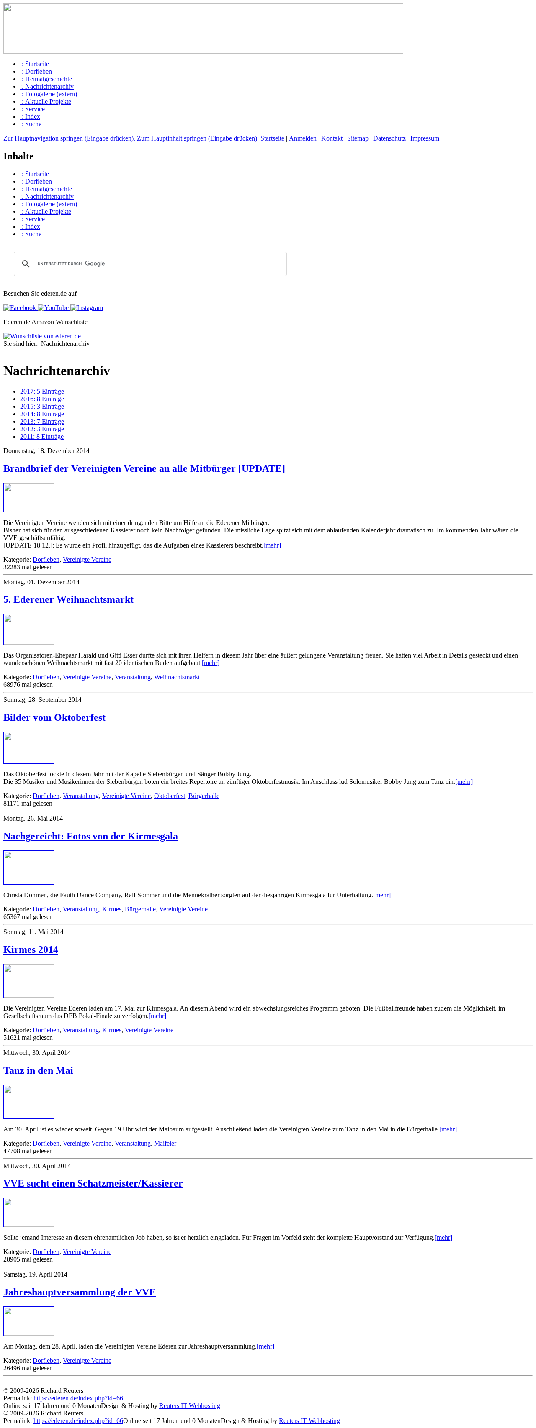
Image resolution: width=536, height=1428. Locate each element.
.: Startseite (34, 63)
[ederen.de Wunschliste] (42, 336)
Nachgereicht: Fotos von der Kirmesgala (90, 836)
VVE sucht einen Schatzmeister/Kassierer (93, 1183)
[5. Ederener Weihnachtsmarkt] (28, 642)
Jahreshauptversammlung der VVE (79, 1292)
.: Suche (30, 124)
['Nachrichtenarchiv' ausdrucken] (6, 352)
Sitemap (357, 138)
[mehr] (272, 545)
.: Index (30, 116)
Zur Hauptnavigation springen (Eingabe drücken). (69, 138)
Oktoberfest (169, 795)
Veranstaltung (133, 677)
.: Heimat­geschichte (46, 78)
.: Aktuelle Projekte (45, 101)
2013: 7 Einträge (42, 421)
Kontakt (332, 138)
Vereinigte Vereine (87, 559)
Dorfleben (46, 559)
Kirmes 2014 (30, 949)
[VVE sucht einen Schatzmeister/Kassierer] (28, 1224)
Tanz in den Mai (38, 1070)
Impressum (424, 138)
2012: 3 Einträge (42, 428)
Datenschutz (389, 138)
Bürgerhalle (203, 795)
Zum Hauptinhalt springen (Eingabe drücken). (198, 138)
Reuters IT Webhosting (189, 1405)
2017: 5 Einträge (42, 391)
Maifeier (165, 1143)
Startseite (272, 138)
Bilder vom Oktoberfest (54, 717)
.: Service (32, 109)
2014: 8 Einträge (42, 413)
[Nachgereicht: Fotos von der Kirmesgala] (28, 881)
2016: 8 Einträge (42, 398)
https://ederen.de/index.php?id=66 (78, 1398)
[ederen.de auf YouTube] (52, 307)
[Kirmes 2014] (28, 995)
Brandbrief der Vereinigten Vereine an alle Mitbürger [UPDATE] (144, 468)
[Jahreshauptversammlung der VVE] (28, 1333)
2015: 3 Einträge (42, 406)
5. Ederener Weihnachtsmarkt (68, 599)
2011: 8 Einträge (42, 436)
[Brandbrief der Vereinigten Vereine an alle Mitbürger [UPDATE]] (28, 509)
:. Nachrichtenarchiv (47, 86)
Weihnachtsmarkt (177, 677)
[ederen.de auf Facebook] (19, 307)
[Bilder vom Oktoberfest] (28, 761)
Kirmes (111, 909)
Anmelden (303, 138)
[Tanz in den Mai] (28, 1116)
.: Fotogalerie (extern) (48, 93)
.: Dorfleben (36, 71)
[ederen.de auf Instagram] (86, 307)
